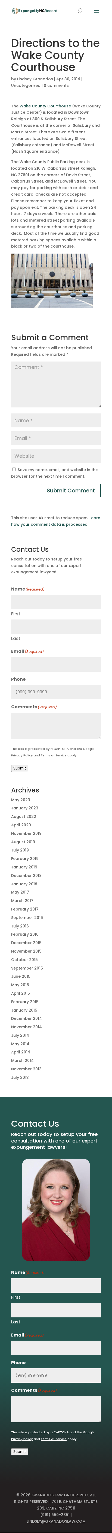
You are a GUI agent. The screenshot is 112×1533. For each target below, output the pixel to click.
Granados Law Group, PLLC (60, 1495)
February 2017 (25, 909)
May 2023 (20, 800)
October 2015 (24, 959)
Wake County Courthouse (45, 106)
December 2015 (26, 942)
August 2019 (23, 842)
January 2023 (24, 808)
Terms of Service (54, 755)
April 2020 (21, 825)
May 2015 (20, 985)
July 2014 (20, 1035)
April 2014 (20, 1052)
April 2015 (20, 993)
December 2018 (26, 875)
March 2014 (22, 1060)
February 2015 (25, 1002)
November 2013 (26, 1069)
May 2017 (20, 892)
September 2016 (27, 917)
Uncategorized (26, 85)
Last (15, 638)
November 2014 (26, 1027)
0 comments (56, 85)
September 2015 (27, 968)
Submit (19, 768)
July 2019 (20, 850)
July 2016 (20, 926)
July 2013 (20, 1077)
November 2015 (26, 951)
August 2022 (23, 816)
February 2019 (25, 858)
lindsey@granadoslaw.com (56, 1521)
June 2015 (20, 976)
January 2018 (24, 884)
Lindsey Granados (35, 79)
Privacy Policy (22, 755)
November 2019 (26, 833)
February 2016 (25, 934)
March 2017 (22, 900)
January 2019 (24, 867)
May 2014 (20, 1044)
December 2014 (26, 1018)
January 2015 (24, 1010)
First (15, 614)
